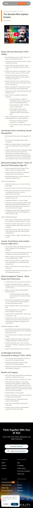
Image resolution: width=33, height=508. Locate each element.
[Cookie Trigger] (28, 499)
